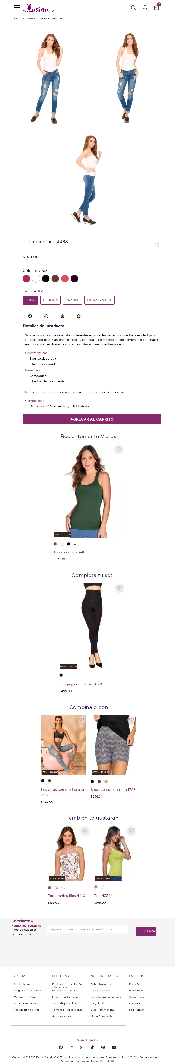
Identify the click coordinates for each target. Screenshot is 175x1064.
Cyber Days (136, 996)
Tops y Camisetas (52, 19)
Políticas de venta (63, 990)
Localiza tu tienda (25, 1003)
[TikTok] (92, 1047)
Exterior (19, 19)
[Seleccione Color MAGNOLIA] (65, 279)
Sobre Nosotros (101, 984)
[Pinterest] (103, 1047)
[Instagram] (71, 1047)
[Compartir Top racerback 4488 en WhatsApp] (46, 316)
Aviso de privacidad (65, 1003)
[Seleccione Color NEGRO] (46, 279)
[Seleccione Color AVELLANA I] (55, 279)
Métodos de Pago (25, 996)
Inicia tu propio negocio (106, 996)
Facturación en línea (26, 1009)
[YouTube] (114, 1047)
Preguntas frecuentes (27, 990)
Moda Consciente (102, 1016)
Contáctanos (22, 984)
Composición (35, 400)
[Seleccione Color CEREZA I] (27, 279)
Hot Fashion (136, 1009)
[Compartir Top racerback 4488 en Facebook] (30, 316)
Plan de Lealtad (100, 990)
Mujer (33, 19)
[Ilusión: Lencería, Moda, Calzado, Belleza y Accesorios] (38, 8)
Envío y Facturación (65, 996)
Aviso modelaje (62, 1016)
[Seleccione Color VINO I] (75, 279)
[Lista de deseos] (156, 245)
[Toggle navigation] (17, 7)
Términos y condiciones (67, 1009)
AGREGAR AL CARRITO (92, 419)
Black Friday (137, 990)
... (76, 543)
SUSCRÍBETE (149, 931)
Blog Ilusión (98, 1003)
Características (36, 353)
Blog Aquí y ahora (102, 1009)
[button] (133, 7)
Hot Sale (134, 1003)
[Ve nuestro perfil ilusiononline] (63, 316)
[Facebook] (61, 1047)
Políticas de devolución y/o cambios (67, 985)
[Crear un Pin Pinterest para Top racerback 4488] (79, 316)
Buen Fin (134, 984)
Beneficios (33, 370)
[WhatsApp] (82, 1047)
